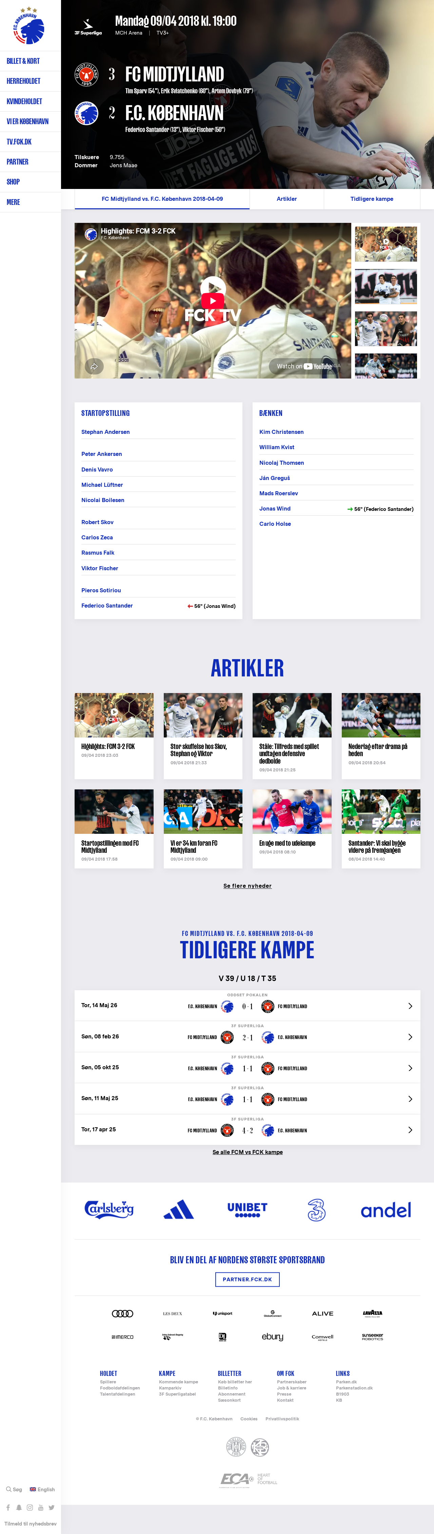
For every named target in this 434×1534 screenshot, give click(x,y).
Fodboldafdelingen (120, 1388)
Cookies (249, 1418)
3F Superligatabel (177, 1394)
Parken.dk (346, 1382)
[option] (213, 301)
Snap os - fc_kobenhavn (18, 1507)
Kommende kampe (178, 1382)
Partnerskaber (292, 1382)
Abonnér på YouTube (40, 1507)
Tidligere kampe (372, 199)
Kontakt (285, 1400)
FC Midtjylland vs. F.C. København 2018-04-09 (162, 199)
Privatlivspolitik (282, 1418)
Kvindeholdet (24, 101)
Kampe (167, 1373)
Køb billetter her (235, 1382)
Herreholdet (23, 80)
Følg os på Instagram (29, 1507)
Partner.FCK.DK (247, 1279)
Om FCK (286, 1373)
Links (343, 1373)
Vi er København (27, 121)
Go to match (247, 993)
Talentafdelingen (117, 1394)
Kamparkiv (170, 1388)
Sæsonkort (229, 1400)
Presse (284, 1394)
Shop (13, 181)
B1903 (342, 1394)
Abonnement (231, 1394)
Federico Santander (147, 129)
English (46, 1489)
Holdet (108, 1373)
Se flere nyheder (247, 885)
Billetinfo (228, 1388)
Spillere (108, 1382)
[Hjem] (29, 29)
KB (339, 1400)
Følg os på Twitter (51, 1507)
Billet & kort (23, 60)
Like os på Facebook (8, 1507)
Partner (17, 161)
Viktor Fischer (198, 129)
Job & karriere (291, 1388)
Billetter (229, 1373)
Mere (13, 202)
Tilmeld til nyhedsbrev (30, 1524)
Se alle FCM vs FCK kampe (248, 1152)
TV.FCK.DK (19, 141)
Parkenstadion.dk (354, 1388)
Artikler (287, 199)
